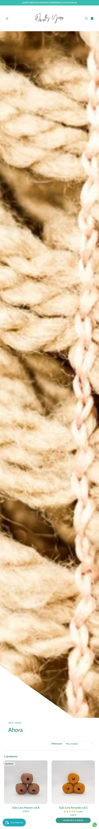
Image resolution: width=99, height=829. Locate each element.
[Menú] (7, 18)
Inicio (11, 723)
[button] (86, 18)
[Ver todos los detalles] (25, 782)
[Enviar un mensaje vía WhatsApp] (95, 825)
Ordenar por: (56, 743)
